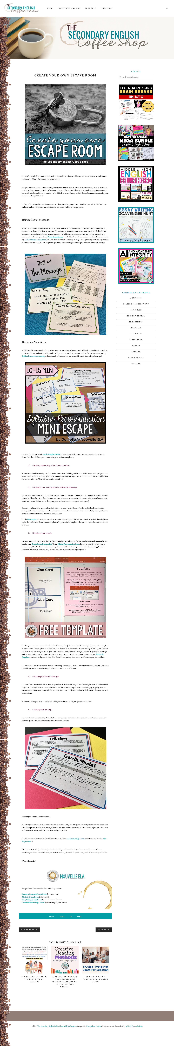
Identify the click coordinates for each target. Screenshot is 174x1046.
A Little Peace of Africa (134, 1026)
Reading (136, 352)
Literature (136, 340)
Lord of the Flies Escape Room (35, 239)
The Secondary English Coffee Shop (50, 1026)
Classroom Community (136, 304)
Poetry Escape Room (55, 237)
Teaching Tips (136, 358)
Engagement (136, 322)
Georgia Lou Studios (93, 1026)
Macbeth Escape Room (30, 897)
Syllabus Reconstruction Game (68, 544)
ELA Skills (136, 310)
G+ (71, 916)
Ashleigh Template (70, 1026)
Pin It (79, 916)
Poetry (136, 346)
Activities (136, 298)
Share (62, 916)
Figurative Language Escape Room (34, 894)
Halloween (136, 334)
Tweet (51, 916)
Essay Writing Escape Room (32, 899)
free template (31, 519)
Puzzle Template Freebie (51, 454)
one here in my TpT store (75, 838)
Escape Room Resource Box (42, 544)
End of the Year (136, 316)
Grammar (136, 328)
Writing (136, 364)
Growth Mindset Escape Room (33, 902)
